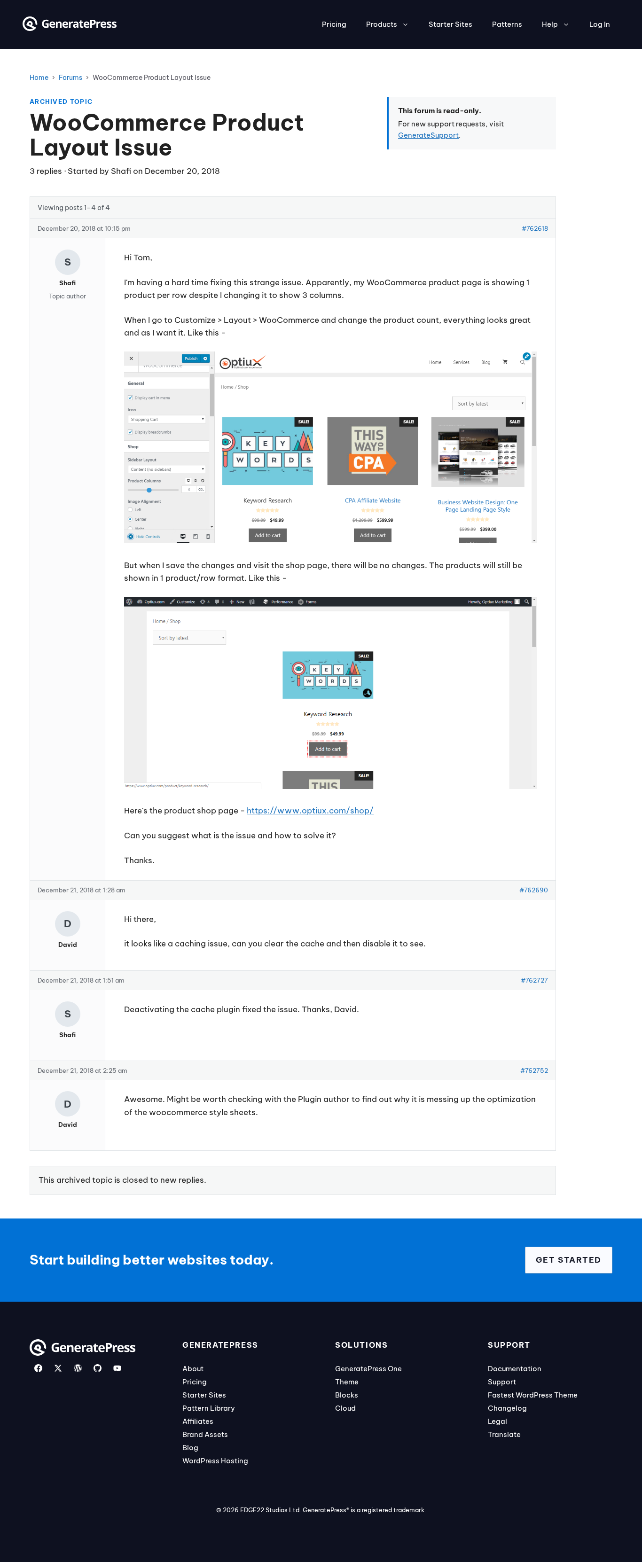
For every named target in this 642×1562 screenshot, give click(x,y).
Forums (70, 77)
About (193, 1368)
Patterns (507, 24)
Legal (497, 1421)
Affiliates (197, 1421)
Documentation (514, 1368)
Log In (599, 24)
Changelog (507, 1408)
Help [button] (550, 24)
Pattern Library (208, 1408)
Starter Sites (450, 24)
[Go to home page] (70, 28)
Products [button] (381, 24)
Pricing (334, 24)
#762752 (534, 1070)
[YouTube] (117, 1368)
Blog (190, 1447)
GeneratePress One (368, 1368)
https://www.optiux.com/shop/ (310, 810)
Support (502, 1381)
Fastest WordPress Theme (533, 1394)
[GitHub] (97, 1368)
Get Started (569, 1260)
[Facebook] (38, 1368)
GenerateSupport (428, 135)
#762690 (533, 890)
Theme (347, 1381)
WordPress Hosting (215, 1460)
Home (39, 77)
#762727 (534, 980)
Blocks (346, 1394)
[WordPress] (77, 1368)
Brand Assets (205, 1434)
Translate (504, 1434)
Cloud (345, 1408)
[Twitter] (58, 1368)
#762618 (535, 228)
